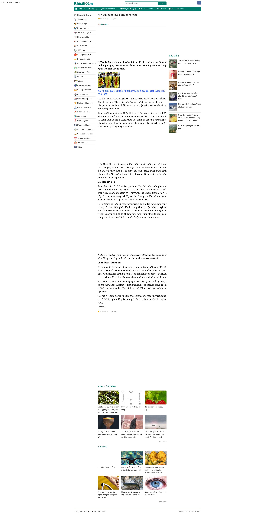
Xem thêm (163, 441)
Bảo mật (86, 511)
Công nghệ (94, 9)
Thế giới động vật (129, 9)
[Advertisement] (132, 43)
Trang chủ (81, 9)
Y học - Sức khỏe (177, 9)
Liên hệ (93, 511)
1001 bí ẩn (162, 9)
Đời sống (104, 24)
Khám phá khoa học (110, 9)
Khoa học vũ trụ (147, 9)
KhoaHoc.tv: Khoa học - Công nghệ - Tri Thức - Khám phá (86, 3)
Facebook (101, 511)
